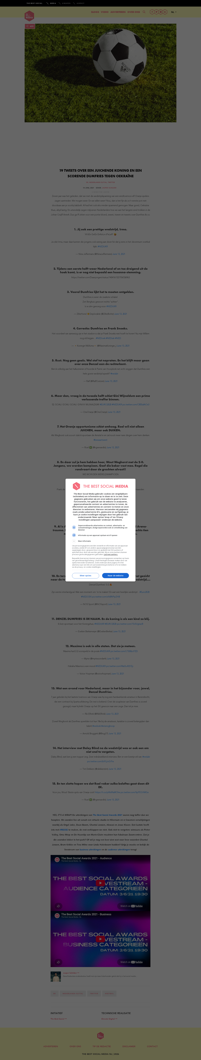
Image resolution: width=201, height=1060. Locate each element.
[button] (100, 541)
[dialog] (100, 530)
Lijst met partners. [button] (111, 554)
